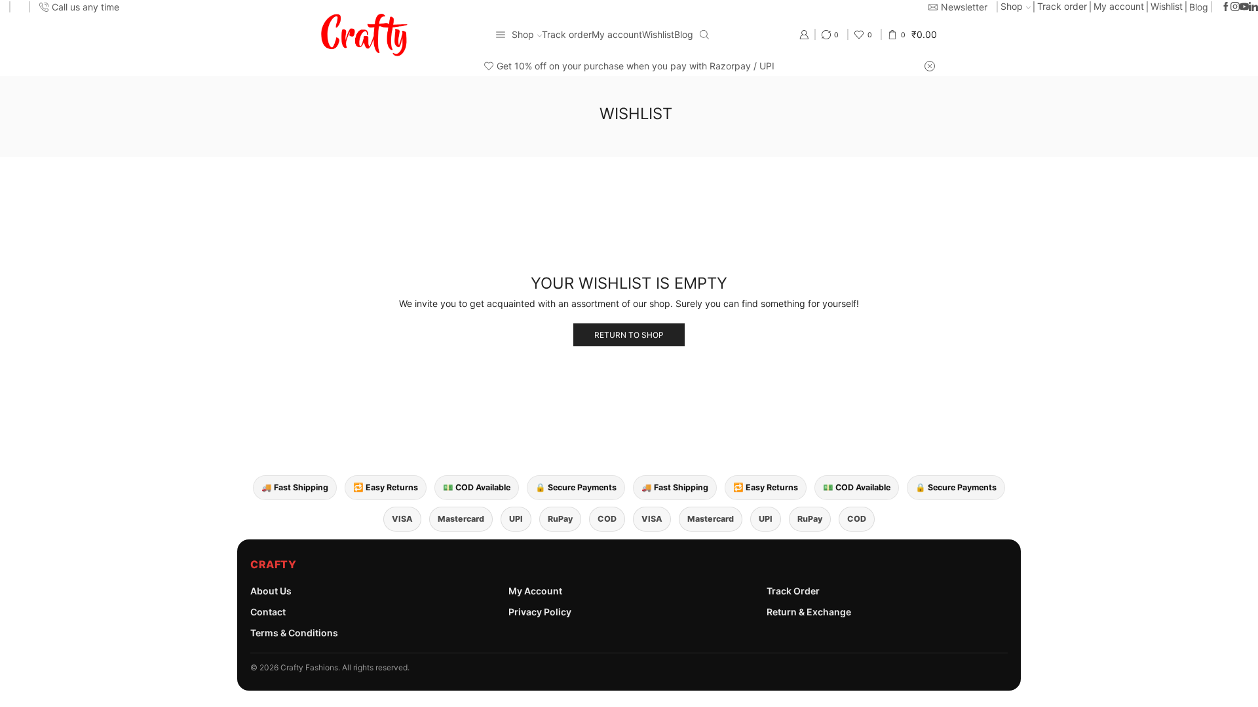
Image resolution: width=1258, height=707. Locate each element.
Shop (1012, 6)
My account (1119, 6)
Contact (268, 611)
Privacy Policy (539, 611)
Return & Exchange (809, 611)
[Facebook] (1225, 7)
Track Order (793, 590)
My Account (535, 590)
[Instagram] (1235, 7)
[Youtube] (1244, 7)
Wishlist (1167, 6)
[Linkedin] (1253, 7)
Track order (1062, 6)
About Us (271, 590)
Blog (1198, 6)
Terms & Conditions (294, 632)
